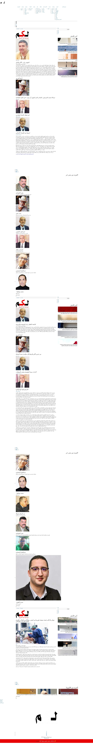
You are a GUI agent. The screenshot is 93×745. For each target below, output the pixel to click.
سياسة (23, 6)
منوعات (53, 6)
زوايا (56, 16)
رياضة (34, 6)
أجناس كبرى (45, 6)
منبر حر (37, 9)
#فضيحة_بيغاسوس (58, 19)
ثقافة (40, 6)
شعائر (52, 11)
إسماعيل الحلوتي (18, 134)
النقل (25, 10)
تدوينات (37, 11)
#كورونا (56, 12)
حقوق (49, 8)
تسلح (56, 14)
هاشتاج (37, 12)
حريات (50, 6)
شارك (17, 170)
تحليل (22, 9)
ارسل (18, 171)
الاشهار (1, 700)
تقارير (22, 8)
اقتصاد (30, 6)
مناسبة (52, 9)
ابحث (68, 29)
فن (39, 8)
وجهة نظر (37, 10)
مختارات (52, 8)
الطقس (56, 11)
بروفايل (43, 11)
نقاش (40, 9)
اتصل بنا (1, 701)
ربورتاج (43, 9)
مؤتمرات (30, 9)
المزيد (57, 6)
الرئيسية (18, 6)
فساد (56, 9)
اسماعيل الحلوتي (18, 373)
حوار (43, 10)
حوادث (26, 9)
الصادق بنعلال (18, 116)
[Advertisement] (36, 161)
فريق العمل (64, 6)
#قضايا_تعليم (27, 12)
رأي (37, 6)
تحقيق (43, 8)
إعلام (56, 8)
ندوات (40, 10)
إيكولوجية (56, 10)
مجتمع (26, 6)
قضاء (25, 8)
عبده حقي (17, 99)
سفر (52, 10)
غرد (17, 169)
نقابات (26, 14)
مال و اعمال (31, 8)
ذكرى (56, 15)
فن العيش (53, 12)
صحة (25, 11)
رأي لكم (37, 8)
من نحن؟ (1, 699)
